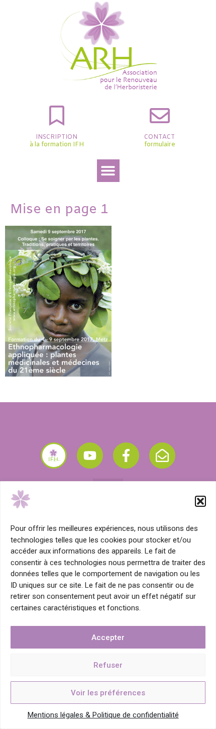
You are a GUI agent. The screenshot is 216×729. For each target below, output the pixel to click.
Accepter (108, 637)
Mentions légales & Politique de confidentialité (103, 714)
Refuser (108, 665)
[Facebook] (126, 455)
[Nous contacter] (162, 455)
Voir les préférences (108, 692)
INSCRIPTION (56, 137)
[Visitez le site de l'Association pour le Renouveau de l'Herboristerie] (54, 455)
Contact (159, 137)
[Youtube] (90, 455)
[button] (200, 501)
